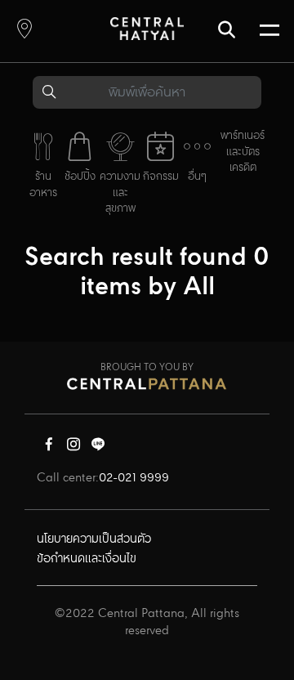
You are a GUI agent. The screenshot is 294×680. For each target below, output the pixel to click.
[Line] (98, 448)
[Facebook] (49, 448)
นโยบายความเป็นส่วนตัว (94, 539)
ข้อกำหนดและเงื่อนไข (86, 559)
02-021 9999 (134, 478)
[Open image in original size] (147, 28)
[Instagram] (73, 448)
